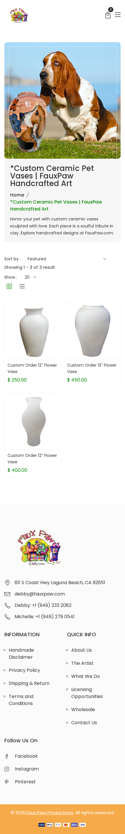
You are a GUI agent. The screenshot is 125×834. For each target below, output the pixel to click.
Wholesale (83, 709)
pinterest (25, 781)
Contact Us (84, 722)
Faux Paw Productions (49, 813)
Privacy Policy (24, 670)
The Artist (82, 663)
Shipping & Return (29, 683)
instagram (27, 769)
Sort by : (12, 259)
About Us (81, 650)
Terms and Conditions (21, 700)
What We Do (85, 676)
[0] (107, 16)
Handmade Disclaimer (21, 653)
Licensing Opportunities (87, 693)
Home (17, 195)
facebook (26, 756)
